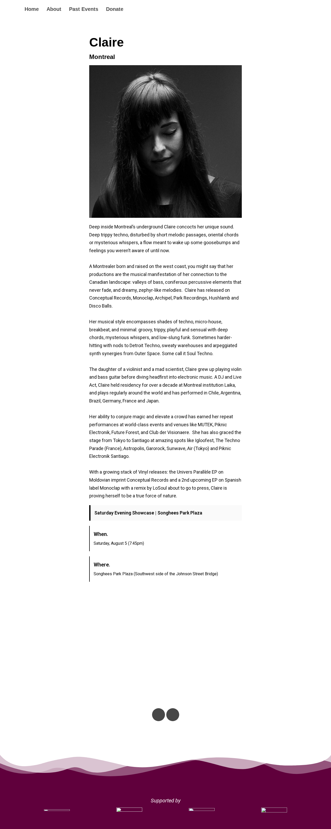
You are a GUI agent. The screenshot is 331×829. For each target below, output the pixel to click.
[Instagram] (158, 714)
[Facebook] (172, 714)
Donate (114, 9)
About (54, 9)
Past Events (83, 9)
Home (32, 9)
